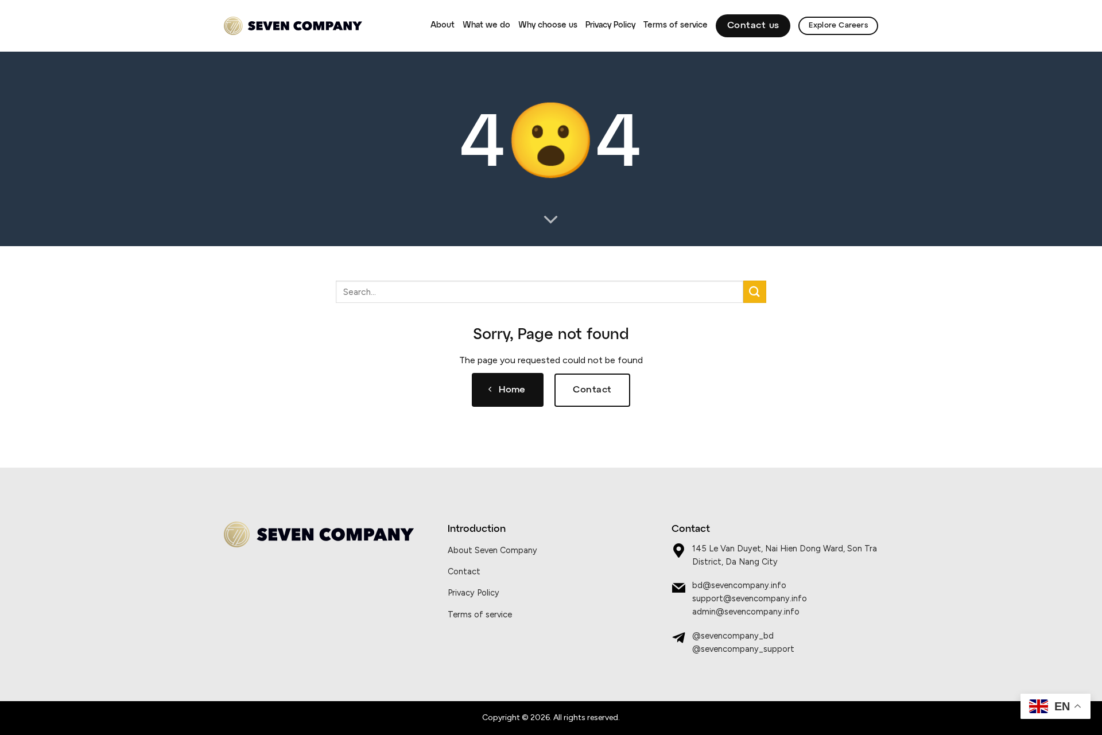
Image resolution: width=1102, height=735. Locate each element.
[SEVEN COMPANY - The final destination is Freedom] (293, 26)
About (442, 25)
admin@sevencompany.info (746, 611)
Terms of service (675, 25)
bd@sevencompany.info (739, 585)
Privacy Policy (610, 25)
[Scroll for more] (551, 220)
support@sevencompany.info (749, 598)
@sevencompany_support (743, 649)
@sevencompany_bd (733, 636)
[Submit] (754, 292)
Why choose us (547, 25)
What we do (486, 25)
